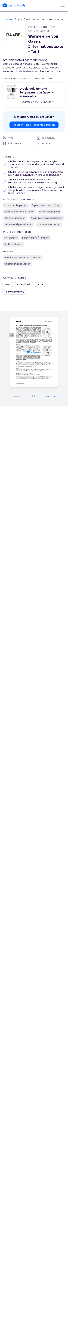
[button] (62, 5)
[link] (14, 5)
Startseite (8, 19)
